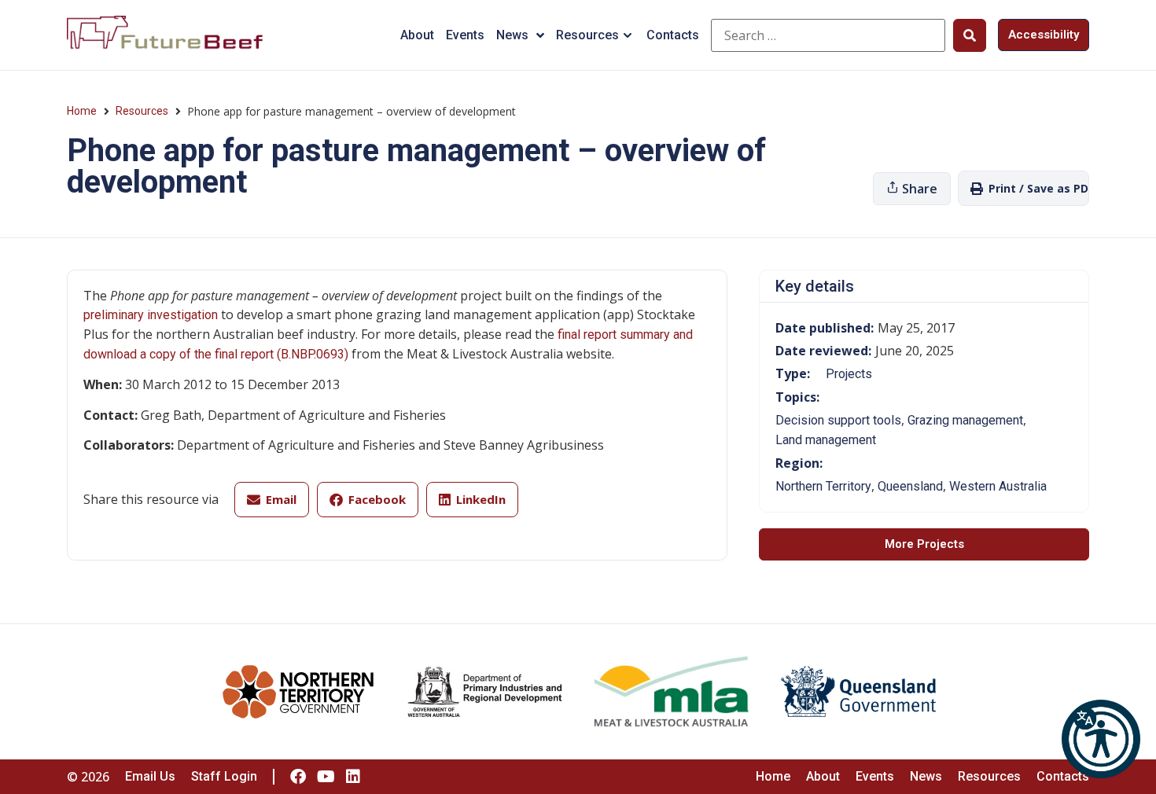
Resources (587, 35)
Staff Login (224, 776)
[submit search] (969, 35)
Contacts (672, 35)
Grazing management (965, 420)
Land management (825, 439)
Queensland (910, 486)
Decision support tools (838, 420)
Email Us (150, 776)
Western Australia (998, 486)
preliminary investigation (152, 314)
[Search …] (828, 35)
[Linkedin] (353, 777)
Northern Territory (823, 486)
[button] (1101, 739)
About (417, 35)
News (512, 35)
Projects (849, 373)
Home (82, 111)
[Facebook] (298, 777)
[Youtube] (325, 777)
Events (465, 35)
